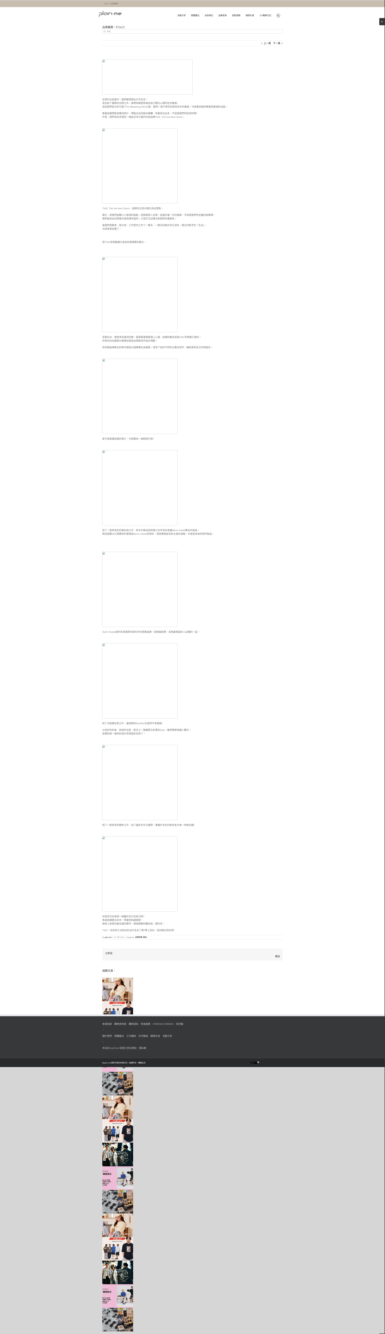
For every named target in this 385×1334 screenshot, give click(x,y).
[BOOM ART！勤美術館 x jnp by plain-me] (117, 1002)
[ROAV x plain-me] (117, 1073)
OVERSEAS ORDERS (163, 1023)
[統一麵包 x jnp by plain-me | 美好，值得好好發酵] (117, 979)
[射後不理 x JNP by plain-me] (117, 1168)
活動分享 (167, 1035)
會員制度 (107, 1023)
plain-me (108, 937)
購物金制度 (120, 1023)
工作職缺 (131, 1035)
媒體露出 (119, 1035)
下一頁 (276, 43)
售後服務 (145, 1023)
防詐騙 (179, 1023)
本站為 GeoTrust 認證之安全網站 (119, 1047)
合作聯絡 (143, 1035)
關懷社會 (155, 1035)
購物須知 (133, 1023)
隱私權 (142, 1047)
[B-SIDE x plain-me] (117, 1144)
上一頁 (267, 43)
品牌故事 (138, 937)
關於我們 (107, 1035)
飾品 (145, 937)
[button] (278, 15)
